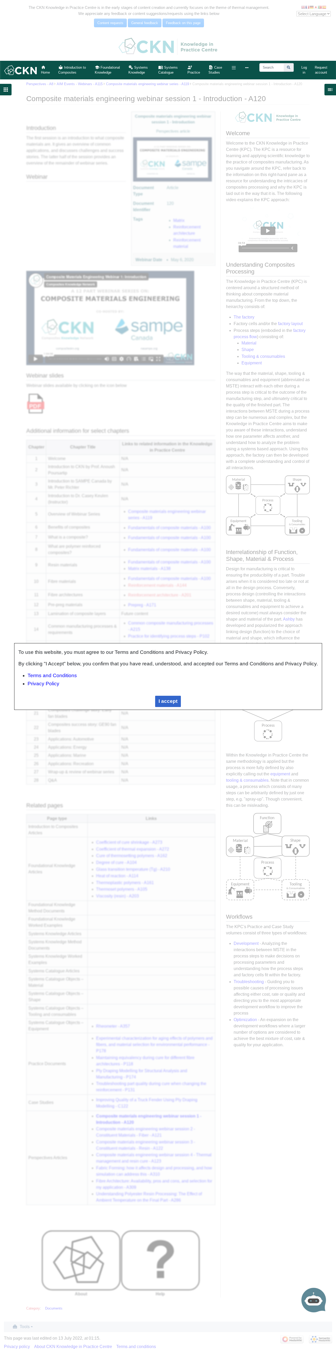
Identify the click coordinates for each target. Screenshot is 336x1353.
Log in (304, 69)
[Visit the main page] (20, 70)
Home (45, 72)
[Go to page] (289, 67)
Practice (193, 72)
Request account (321, 69)
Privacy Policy (43, 683)
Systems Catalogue (168, 69)
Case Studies (215, 69)
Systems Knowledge (138, 69)
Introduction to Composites (72, 69)
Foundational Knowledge (107, 69)
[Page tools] (248, 67)
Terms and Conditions (52, 675)
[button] (233, 67)
